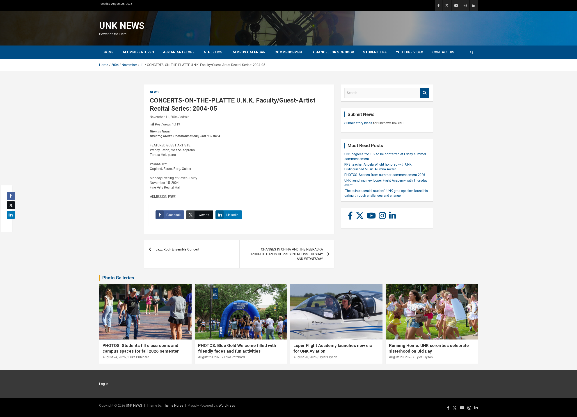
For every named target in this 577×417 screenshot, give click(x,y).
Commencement (289, 52)
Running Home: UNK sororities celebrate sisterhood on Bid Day (429, 348)
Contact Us (443, 52)
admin (184, 117)
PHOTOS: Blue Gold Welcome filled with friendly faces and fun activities (237, 348)
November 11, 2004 (164, 117)
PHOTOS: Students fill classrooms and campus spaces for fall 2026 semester (141, 348)
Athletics (213, 52)
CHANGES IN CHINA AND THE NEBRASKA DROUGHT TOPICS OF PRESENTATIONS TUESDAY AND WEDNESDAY (286, 254)
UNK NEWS (121, 26)
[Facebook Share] (11, 196)
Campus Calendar (248, 52)
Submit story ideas (358, 123)
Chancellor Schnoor (333, 52)
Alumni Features (138, 52)
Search (424, 93)
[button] (9, 223)
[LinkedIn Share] (11, 215)
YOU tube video (409, 52)
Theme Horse (173, 405)
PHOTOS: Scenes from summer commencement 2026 (384, 175)
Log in (103, 384)
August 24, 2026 (114, 357)
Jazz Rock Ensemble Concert (177, 249)
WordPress (227, 405)
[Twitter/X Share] (11, 205)
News (154, 92)
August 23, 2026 (209, 357)
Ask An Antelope (179, 52)
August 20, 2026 (305, 357)
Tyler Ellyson (328, 357)
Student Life (375, 52)
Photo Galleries (118, 277)
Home (109, 52)
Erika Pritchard (138, 357)
